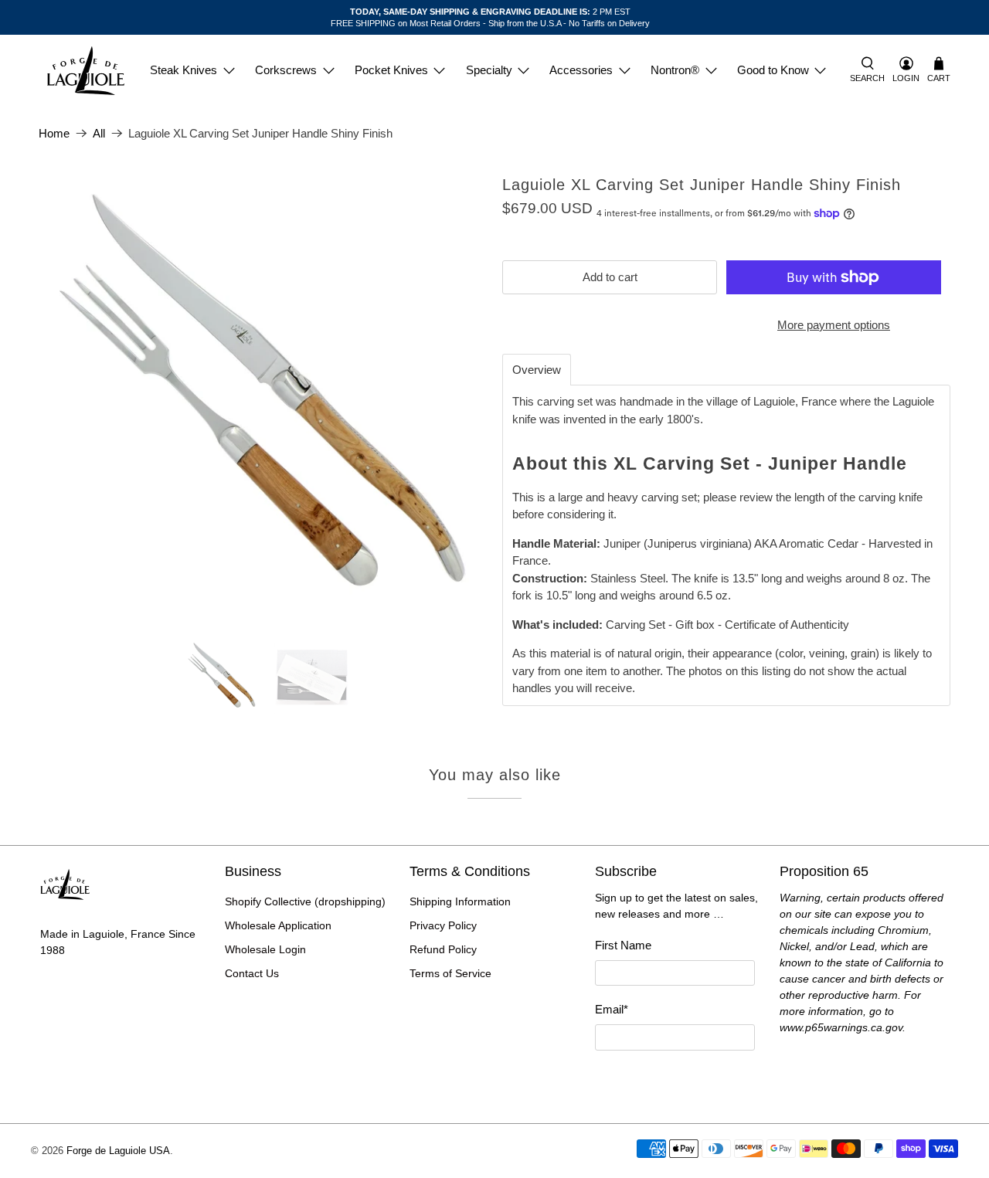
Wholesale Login (265, 949)
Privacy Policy (443, 925)
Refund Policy (443, 949)
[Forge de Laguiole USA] (85, 70)
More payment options (833, 324)
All (99, 133)
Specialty (489, 69)
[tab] (536, 369)
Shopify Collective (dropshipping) (305, 901)
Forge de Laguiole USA (118, 1151)
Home (54, 133)
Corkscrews (286, 69)
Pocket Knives (391, 69)
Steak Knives (183, 69)
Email (611, 1009)
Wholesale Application (278, 925)
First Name (623, 945)
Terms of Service (450, 973)
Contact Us (252, 973)
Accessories (581, 69)
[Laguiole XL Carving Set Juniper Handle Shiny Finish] (263, 400)
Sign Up (674, 1078)
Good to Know (773, 69)
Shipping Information (460, 901)
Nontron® (675, 69)
